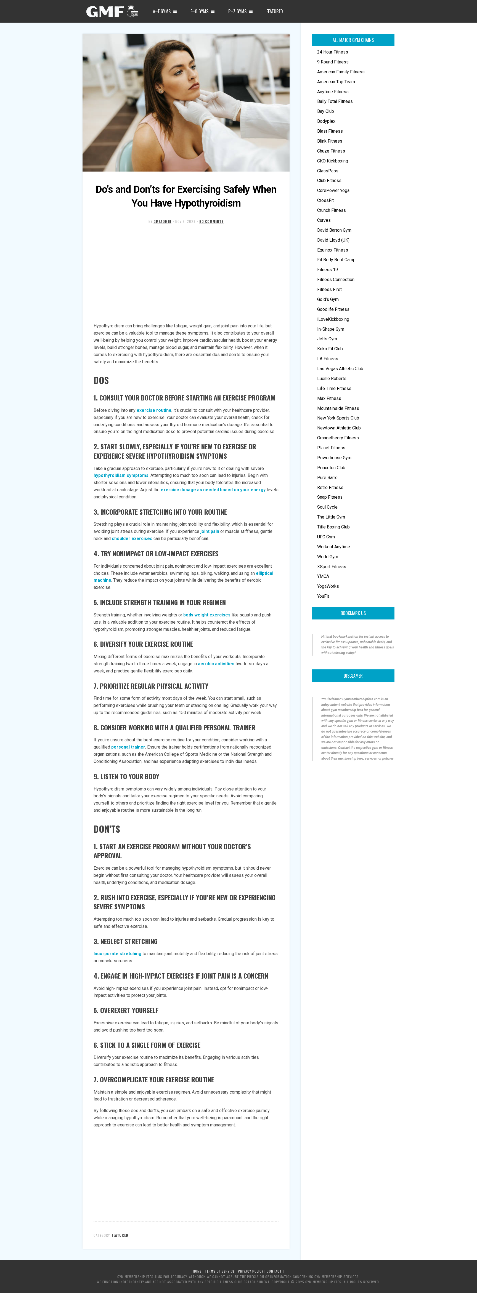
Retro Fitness (330, 487)
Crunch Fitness (331, 210)
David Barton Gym (334, 230)
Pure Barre (327, 477)
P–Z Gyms (237, 11)
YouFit (323, 596)
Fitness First (329, 289)
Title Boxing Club (333, 527)
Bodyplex (326, 121)
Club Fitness (329, 180)
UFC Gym (326, 536)
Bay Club (325, 111)
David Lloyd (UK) (333, 240)
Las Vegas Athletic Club (340, 368)
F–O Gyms (199, 11)
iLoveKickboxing (333, 319)
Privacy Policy (250, 1271)
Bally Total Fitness (335, 101)
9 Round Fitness (333, 62)
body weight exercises (206, 615)
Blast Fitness (330, 131)
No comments (211, 221)
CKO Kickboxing (332, 161)
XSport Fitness (331, 566)
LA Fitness (327, 358)
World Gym (327, 556)
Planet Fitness (331, 447)
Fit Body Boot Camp (336, 259)
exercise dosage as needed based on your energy (213, 489)
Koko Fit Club (330, 348)
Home (197, 1271)
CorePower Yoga (333, 190)
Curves (324, 220)
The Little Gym (331, 517)
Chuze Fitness (331, 151)
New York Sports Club (338, 418)
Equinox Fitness (332, 250)
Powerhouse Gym (334, 457)
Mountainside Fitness (338, 408)
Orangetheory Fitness (338, 437)
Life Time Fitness (334, 388)
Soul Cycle (327, 507)
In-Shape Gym (330, 329)
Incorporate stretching (117, 953)
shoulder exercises (132, 538)
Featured (274, 11)
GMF (112, 13)
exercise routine (154, 410)
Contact (274, 1271)
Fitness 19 (327, 269)
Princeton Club (331, 467)
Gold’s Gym (328, 299)
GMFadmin (162, 221)
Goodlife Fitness (333, 309)
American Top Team (336, 81)
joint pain (209, 531)
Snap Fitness (330, 497)
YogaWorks (328, 586)
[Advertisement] (186, 279)
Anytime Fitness (333, 91)
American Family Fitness (341, 71)
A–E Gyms (162, 11)
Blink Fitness (329, 141)
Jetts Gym (327, 338)
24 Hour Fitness (332, 52)
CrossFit (325, 200)
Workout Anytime (333, 546)
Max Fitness (329, 398)
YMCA (323, 576)
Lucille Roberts (331, 378)
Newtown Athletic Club (339, 428)
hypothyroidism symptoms (121, 475)
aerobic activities (216, 663)
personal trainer (128, 747)
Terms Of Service (220, 1271)
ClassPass (327, 170)
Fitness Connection (335, 279)
